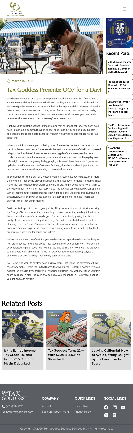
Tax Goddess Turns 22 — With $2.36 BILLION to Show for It (119, 86)
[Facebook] (106, 407)
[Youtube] (123, 407)
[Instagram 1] (114, 415)
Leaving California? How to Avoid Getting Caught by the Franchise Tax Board (119, 108)
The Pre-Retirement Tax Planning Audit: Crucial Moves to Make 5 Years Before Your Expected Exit (119, 131)
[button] (124, 8)
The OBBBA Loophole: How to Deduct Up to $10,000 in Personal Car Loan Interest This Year (119, 156)
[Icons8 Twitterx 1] (106, 415)
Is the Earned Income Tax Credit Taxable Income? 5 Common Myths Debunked (119, 66)
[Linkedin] (114, 407)
